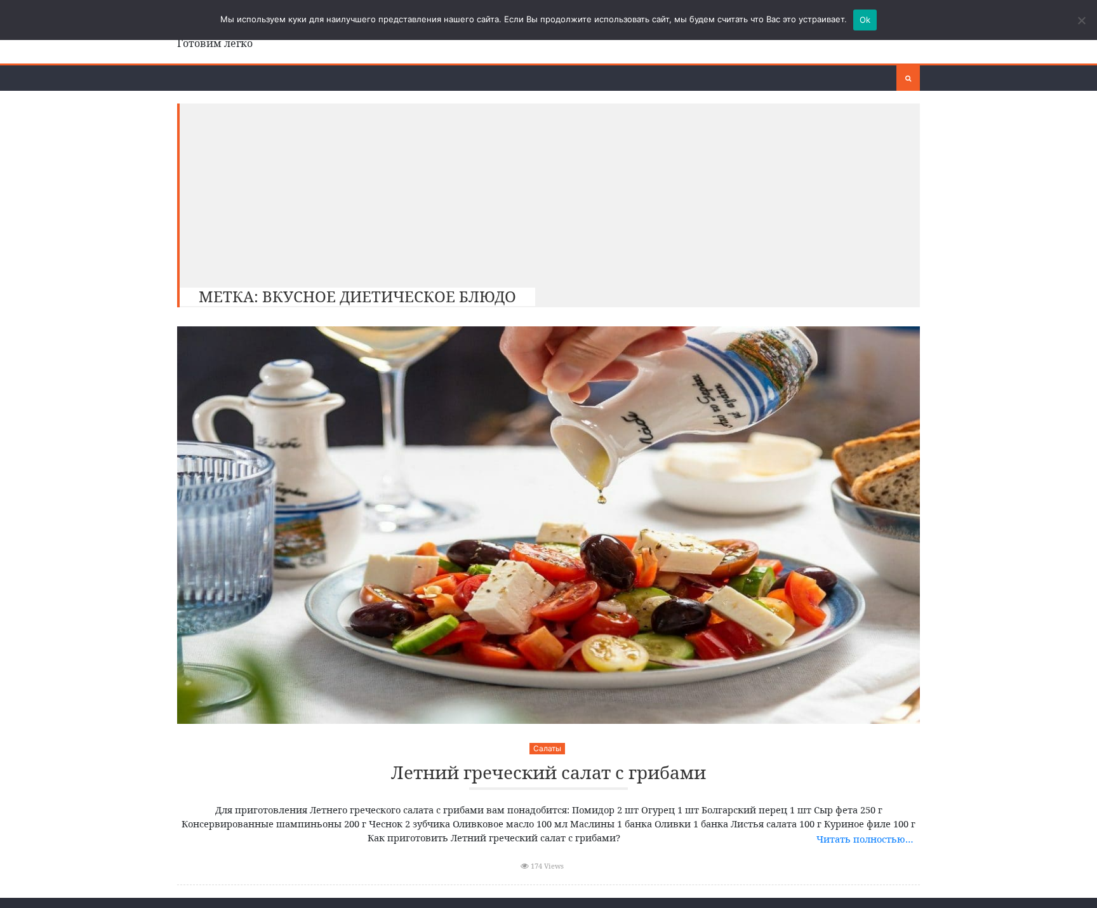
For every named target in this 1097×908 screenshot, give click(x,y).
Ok (865, 20)
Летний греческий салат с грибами (548, 773)
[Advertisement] (543, 192)
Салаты (547, 748)
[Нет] (1081, 20)
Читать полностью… (865, 838)
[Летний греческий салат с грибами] (548, 525)
